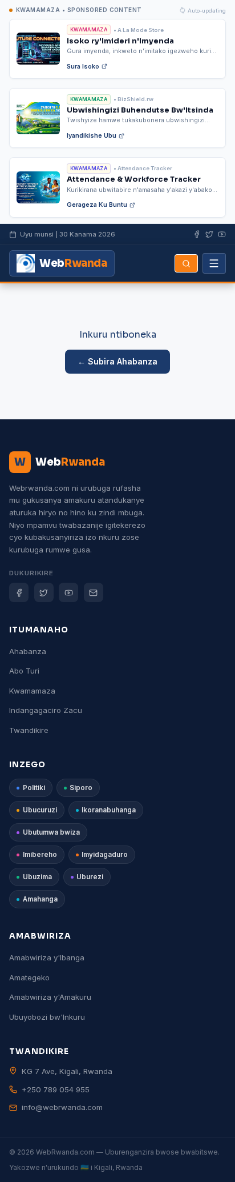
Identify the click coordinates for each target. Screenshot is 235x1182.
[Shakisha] (186, 263)
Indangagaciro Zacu (45, 710)
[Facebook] (197, 234)
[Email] (93, 592)
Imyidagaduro (105, 855)
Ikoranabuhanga (109, 810)
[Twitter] (44, 592)
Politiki (34, 788)
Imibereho (40, 855)
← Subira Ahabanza (117, 361)
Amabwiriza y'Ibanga (46, 957)
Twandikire (28, 730)
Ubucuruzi (40, 810)
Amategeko (29, 977)
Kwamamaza (32, 690)
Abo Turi (24, 670)
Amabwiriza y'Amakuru (50, 996)
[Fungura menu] (214, 263)
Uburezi (89, 877)
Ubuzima (37, 877)
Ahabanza (27, 651)
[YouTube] (222, 234)
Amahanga (40, 899)
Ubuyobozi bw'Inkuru (47, 1016)
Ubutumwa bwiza (51, 832)
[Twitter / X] (209, 234)
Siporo (81, 788)
